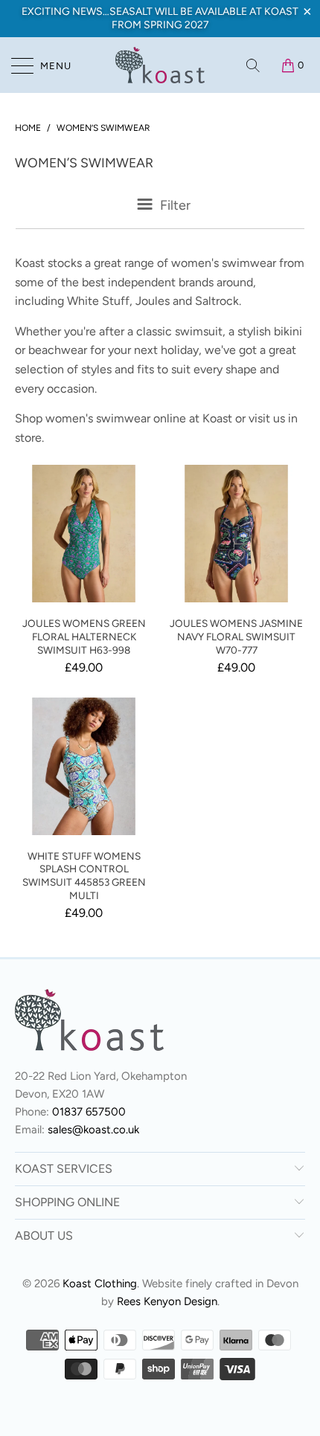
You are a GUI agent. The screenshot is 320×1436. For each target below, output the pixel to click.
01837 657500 (89, 1111)
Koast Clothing (100, 1283)
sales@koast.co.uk (93, 1129)
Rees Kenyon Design (167, 1301)
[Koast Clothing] (160, 65)
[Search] (254, 65)
